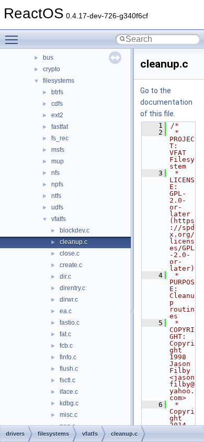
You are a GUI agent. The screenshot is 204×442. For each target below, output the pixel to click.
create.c (71, 265)
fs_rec (60, 138)
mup (57, 161)
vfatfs (58, 219)
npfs (57, 184)
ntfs (56, 196)
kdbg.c (69, 403)
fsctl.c (67, 380)
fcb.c (66, 345)
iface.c (69, 391)
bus (48, 57)
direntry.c (72, 288)
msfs (57, 149)
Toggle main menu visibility (13, 39)
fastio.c (70, 322)
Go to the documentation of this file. (166, 102)
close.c (70, 253)
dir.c (65, 276)
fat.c (65, 334)
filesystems (58, 80)
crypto (51, 69)
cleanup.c (73, 242)
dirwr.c (69, 299)
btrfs (57, 92)
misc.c (68, 414)
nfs (55, 172)
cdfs (57, 103)
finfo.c (68, 357)
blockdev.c (74, 230)
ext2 (57, 115)
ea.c (66, 311)
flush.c (69, 368)
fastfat (59, 126)
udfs (57, 207)
